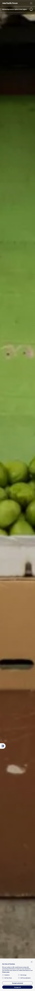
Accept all (17, 987)
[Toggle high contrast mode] (3, 746)
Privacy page (5, 972)
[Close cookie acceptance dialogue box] (32, 962)
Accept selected (17, 983)
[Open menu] (31, 3)
